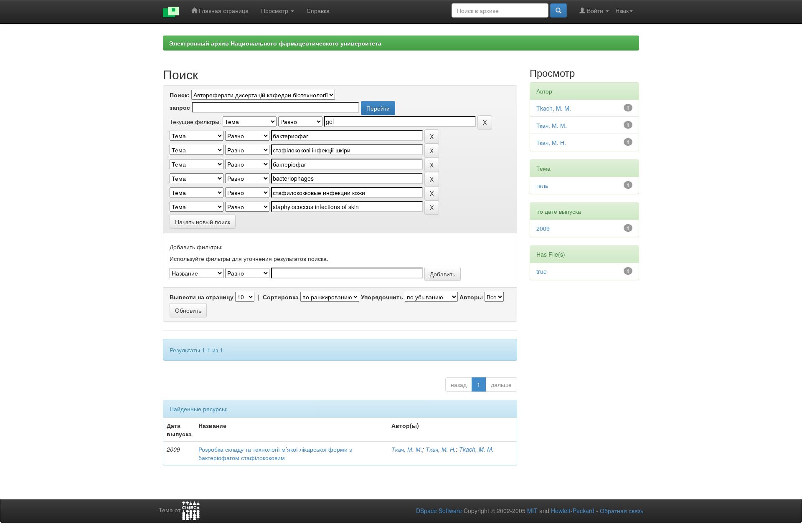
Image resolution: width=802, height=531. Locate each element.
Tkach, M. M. (476, 449)
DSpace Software (439, 510)
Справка (318, 10)
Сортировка (281, 297)
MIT (532, 510)
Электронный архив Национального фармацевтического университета (275, 43)
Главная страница (223, 10)
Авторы (471, 297)
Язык (622, 10)
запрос (180, 107)
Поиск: (180, 95)
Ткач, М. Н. (441, 449)
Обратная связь (621, 510)
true (541, 271)
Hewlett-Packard (572, 510)
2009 (543, 228)
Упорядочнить (382, 297)
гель (542, 185)
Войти (595, 10)
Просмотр (275, 10)
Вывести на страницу (201, 297)
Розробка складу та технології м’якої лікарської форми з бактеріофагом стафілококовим (275, 453)
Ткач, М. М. (406, 449)
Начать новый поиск (202, 221)
